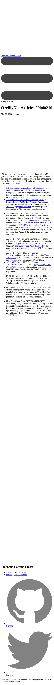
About (3, 101)
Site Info (10, 101)
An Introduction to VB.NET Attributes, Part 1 (25, 199)
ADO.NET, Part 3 (13, 262)
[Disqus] (27, 408)
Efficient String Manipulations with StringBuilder (26, 188)
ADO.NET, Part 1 (13, 239)
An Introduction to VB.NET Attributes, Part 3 (28, 224)
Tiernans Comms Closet (11, 56)
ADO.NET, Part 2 (13, 253)
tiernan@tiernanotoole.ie (16, 575)
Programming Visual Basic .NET (31, 246)
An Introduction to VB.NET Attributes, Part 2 (25, 213)
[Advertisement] (27, 28)
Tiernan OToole (24, 679)
